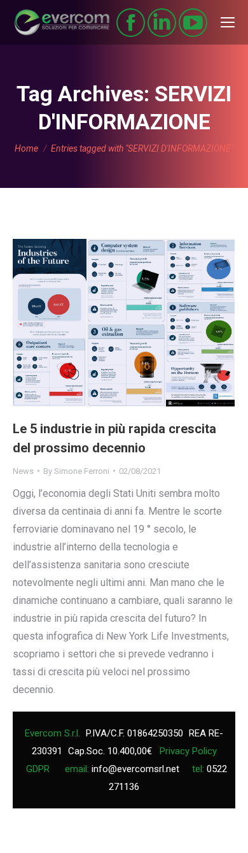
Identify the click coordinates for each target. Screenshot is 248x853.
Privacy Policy (188, 751)
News (23, 471)
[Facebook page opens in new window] (130, 22)
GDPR (38, 769)
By (76, 471)
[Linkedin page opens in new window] (162, 22)
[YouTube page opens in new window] (193, 22)
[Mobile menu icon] (227, 22)
